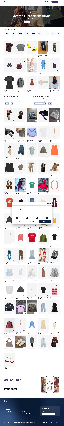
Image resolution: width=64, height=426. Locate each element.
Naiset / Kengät (43, 98)
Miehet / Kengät (43, 101)
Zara (12, 72)
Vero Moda (56, 157)
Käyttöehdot (50, 422)
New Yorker (17, 101)
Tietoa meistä (25, 407)
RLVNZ (46, 192)
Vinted (46, 55)
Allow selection (32, 221)
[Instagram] (5, 412)
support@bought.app (31, 422)
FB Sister (26, 98)
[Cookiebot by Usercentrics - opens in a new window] (47, 203)
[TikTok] (11, 412)
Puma (17, 98)
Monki (21, 98)
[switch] (27, 218)
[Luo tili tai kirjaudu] (50, 2)
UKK (23, 409)
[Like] (13, 53)
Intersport (12, 90)
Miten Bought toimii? (35, 21)
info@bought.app (22, 422)
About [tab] (45, 206)
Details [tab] (32, 206)
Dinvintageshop (56, 90)
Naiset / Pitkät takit (51, 98)
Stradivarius (7, 103)
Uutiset (23, 411)
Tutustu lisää (32, 371)
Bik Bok (22, 101)
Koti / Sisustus (50, 103)
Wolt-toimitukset (26, 413)
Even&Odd (12, 101)
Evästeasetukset (44, 422)
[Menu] (48, 2)
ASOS (35, 72)
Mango (12, 103)
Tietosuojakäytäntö (57, 422)
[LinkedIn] (8, 412)
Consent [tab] (19, 206)
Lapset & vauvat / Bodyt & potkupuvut (40, 103)
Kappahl (10, 98)
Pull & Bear (6, 101)
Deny (19, 221)
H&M (23, 90)
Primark (27, 101)
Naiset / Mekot (36, 101)
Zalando (12, 297)
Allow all (44, 221)
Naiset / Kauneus (36, 98)
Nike (13, 98)
